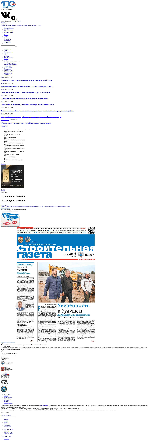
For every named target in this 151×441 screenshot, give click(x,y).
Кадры (5, 60)
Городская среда (8, 52)
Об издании (7, 394)
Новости (6, 419)
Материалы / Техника (9, 63)
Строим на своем (8, 32)
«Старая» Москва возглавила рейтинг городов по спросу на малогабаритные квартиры (31, 117)
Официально (7, 66)
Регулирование (8, 67)
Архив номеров (8, 397)
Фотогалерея (7, 424)
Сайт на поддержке (6, 415)
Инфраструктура (8, 57)
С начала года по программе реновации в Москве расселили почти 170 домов (27, 104)
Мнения (6, 422)
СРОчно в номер (8, 31)
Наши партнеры (8, 403)
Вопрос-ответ (4, 205)
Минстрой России (9, 28)
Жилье (5, 53)
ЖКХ (5, 54)
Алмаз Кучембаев (5, 208)
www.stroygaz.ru (43, 405)
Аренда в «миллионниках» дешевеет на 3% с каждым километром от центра (27, 86)
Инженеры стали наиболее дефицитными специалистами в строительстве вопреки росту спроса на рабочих (37, 111)
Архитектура (7, 49)
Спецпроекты (7, 69)
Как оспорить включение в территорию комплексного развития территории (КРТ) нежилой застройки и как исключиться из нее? (35, 206)
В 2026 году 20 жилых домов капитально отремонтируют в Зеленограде (25, 92)
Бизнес (5, 50)
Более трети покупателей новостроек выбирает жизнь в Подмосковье (24, 98)
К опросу (3, 164)
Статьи (6, 421)
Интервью (6, 56)
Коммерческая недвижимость (12, 61)
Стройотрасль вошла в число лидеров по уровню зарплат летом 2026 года (20, 25)
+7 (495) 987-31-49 (16, 21)
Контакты (6, 400)
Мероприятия (7, 398)
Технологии (7, 74)
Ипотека (6, 59)
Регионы (6, 29)
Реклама (6, 396)
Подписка (6, 401)
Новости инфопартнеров (10, 64)
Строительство (8, 73)
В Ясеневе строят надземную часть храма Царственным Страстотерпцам (26, 123)
